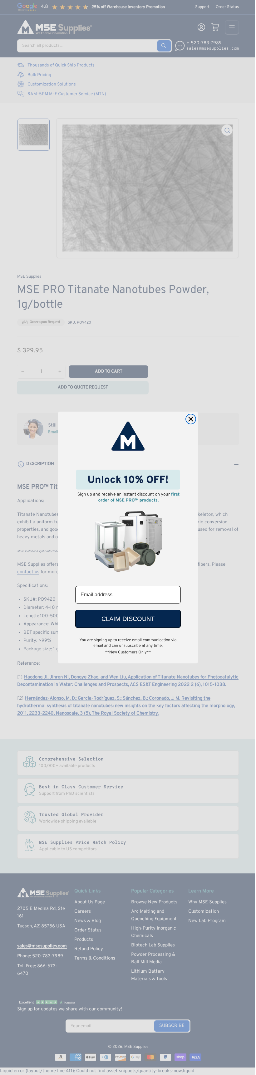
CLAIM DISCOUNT (128, 618)
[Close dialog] (191, 419)
